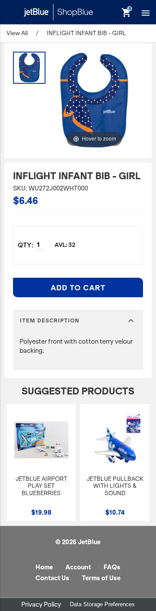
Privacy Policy (41, 604)
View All (17, 33)
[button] (145, 12)
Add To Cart (78, 287)
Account (78, 567)
